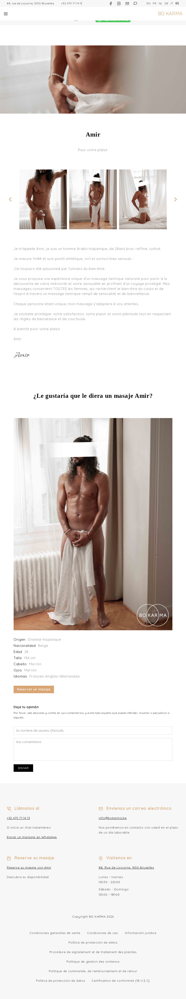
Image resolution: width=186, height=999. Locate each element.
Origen (19, 639)
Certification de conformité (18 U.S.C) (121, 980)
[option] (43, 199)
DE (166, 3)
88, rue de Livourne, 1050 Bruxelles (30, 3)
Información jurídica (141, 933)
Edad (18, 652)
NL (160, 3)
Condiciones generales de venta (54, 933)
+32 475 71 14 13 (71, 3)
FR (154, 3)
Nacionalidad (25, 645)
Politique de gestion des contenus (92, 961)
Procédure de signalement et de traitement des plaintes (92, 952)
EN (148, 3)
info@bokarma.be (113, 818)
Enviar (23, 768)
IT (172, 3)
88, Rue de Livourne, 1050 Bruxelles (126, 867)
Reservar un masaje (34, 689)
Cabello (20, 664)
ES (177, 3)
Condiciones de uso (102, 933)
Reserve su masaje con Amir (29, 867)
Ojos (18, 670)
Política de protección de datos (93, 942)
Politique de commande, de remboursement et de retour (93, 971)
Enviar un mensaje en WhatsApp (32, 837)
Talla (18, 658)
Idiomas (20, 676)
